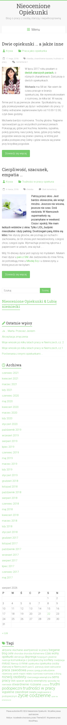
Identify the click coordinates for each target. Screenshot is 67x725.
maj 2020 (7, 401)
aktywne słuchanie (12, 650)
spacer (20, 680)
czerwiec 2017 (10, 571)
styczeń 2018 (10, 532)
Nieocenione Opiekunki (33, 9)
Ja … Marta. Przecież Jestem (18, 331)
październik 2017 (11, 549)
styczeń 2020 (10, 424)
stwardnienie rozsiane (43, 59)
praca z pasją (33, 670)
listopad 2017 (10, 543)
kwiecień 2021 (10, 378)
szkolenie (45, 685)
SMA (13, 681)
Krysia (9, 50)
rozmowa (38, 673)
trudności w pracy (39, 688)
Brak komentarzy (49, 189)
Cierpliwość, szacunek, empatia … (25, 172)
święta (32, 692)
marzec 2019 (9, 463)
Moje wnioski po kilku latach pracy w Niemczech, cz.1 (32, 348)
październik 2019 (11, 429)
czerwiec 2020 (10, 395)
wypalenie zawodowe (15, 692)
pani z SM (22, 257)
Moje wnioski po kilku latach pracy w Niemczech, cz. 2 (33, 342)
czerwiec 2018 (10, 503)
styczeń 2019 (10, 475)
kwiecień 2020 (10, 407)
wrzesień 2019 (10, 435)
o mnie (23, 663)
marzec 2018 (9, 520)
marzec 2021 (9, 384)
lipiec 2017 (8, 566)
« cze (5, 633)
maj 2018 (7, 509)
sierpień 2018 (9, 498)
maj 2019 (7, 458)
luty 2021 (7, 389)
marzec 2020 (9, 412)
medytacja (59, 660)
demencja (19, 657)
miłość (6, 663)
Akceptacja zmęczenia (15, 336)
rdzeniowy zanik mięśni (13, 673)
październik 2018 (11, 492)
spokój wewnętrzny (36, 680)
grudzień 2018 (10, 480)
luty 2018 (7, 526)
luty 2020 (7, 418)
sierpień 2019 (9, 441)
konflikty (48, 660)
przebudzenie (47, 670)
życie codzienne (34, 695)
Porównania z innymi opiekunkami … (22, 353)
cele (10, 653)
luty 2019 (7, 469)
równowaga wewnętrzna (39, 677)
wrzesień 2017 (10, 554)
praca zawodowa (14, 670)
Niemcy (15, 663)
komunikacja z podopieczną (27, 660)
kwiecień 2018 (10, 515)
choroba (30, 59)
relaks (29, 673)
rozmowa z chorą (52, 673)
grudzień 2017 (10, 537)
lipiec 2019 (8, 446)
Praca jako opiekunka (34, 50)
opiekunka (33, 663)
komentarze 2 (22, 62)
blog (4, 653)
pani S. (31, 667)
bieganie (54, 650)
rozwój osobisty (14, 677)
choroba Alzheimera (34, 653)
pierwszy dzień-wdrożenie (48, 667)
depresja (30, 657)
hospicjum (42, 657)
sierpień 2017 (9, 560)
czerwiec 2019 (10, 452)
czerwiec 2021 (10, 372)
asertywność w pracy (36, 650)
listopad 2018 (10, 486)
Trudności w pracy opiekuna (38, 181)
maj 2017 (7, 577)
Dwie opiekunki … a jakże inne (32, 44)
